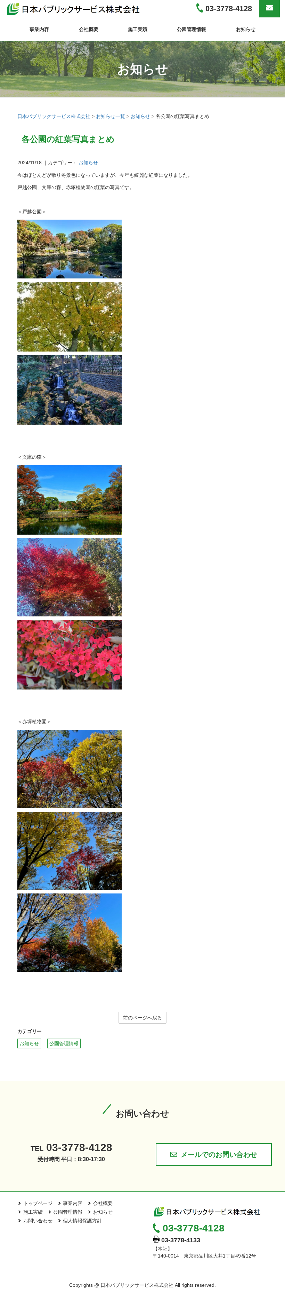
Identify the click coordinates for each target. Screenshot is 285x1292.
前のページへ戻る (142, 1018)
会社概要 (88, 29)
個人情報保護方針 (82, 1220)
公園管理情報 (191, 29)
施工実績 (137, 29)
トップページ (37, 1203)
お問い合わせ (37, 1220)
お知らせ (245, 29)
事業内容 (39, 29)
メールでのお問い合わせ (219, 1154)
